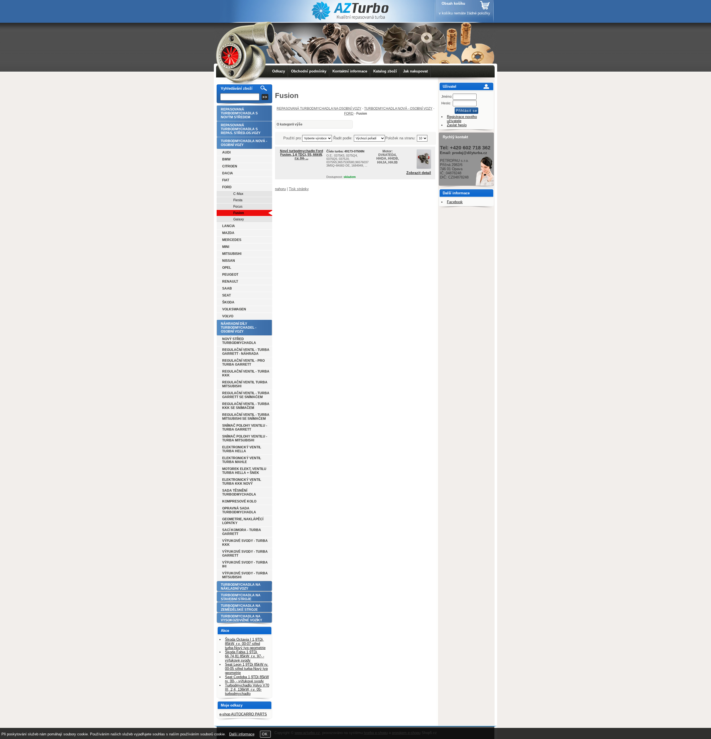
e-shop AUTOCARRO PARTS (243, 714)
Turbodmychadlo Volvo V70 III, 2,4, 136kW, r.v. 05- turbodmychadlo (247, 689)
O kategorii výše (289, 124)
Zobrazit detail (418, 173)
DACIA (227, 173)
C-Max (238, 194)
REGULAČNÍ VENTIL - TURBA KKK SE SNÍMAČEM (245, 406)
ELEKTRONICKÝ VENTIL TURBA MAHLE (241, 460)
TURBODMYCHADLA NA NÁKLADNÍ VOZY (241, 586)
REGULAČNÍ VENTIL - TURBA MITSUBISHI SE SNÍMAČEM (245, 417)
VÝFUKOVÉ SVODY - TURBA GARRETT (245, 553)
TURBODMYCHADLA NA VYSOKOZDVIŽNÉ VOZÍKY (241, 618)
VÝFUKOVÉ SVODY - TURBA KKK (245, 543)
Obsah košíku (453, 3)
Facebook (455, 202)
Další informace (241, 734)
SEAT (226, 295)
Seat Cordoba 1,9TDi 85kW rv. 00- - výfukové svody (247, 679)
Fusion (238, 213)
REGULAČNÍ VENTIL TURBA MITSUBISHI (244, 384)
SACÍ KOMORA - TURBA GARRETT (241, 532)
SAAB (227, 288)
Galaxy (238, 219)
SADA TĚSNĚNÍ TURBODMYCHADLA (239, 492)
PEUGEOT (230, 275)
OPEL (226, 268)
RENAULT (230, 281)
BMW (226, 159)
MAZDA (228, 233)
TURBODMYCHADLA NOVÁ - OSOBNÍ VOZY (398, 108)
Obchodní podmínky (308, 71)
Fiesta (237, 200)
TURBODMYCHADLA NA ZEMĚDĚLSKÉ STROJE (241, 608)
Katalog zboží (385, 71)
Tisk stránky (299, 189)
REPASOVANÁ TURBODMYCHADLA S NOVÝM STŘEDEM (239, 113)
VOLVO (227, 316)
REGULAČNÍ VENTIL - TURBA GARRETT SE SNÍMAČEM (245, 395)
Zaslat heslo (457, 125)
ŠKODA (228, 302)
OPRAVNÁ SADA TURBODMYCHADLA (239, 510)
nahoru (280, 189)
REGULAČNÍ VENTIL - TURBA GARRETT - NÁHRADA (245, 352)
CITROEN (229, 166)
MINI (225, 247)
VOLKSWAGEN (234, 309)
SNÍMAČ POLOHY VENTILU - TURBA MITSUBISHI (244, 438)
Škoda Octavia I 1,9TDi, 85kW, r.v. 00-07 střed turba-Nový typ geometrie (245, 643)
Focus (237, 206)
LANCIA (228, 226)
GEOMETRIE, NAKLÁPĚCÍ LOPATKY (242, 521)
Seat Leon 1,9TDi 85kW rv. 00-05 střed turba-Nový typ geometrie (246, 668)
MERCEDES (231, 240)
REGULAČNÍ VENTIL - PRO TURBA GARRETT (243, 362)
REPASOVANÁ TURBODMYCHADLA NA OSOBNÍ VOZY (319, 108)
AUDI (226, 152)
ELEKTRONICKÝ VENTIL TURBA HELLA (241, 449)
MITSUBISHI (231, 254)
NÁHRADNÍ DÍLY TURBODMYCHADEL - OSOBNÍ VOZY (238, 327)
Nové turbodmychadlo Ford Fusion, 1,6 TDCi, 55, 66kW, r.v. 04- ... (301, 154)
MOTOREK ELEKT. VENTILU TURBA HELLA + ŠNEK (244, 471)
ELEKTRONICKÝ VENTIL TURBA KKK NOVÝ (241, 482)
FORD (349, 113)
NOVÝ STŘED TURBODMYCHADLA (239, 341)
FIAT (225, 180)
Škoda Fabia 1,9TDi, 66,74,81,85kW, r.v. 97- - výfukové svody (244, 656)
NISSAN (228, 261)
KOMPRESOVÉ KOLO (239, 501)
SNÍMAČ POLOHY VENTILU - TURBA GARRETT (244, 427)
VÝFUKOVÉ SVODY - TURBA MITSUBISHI (245, 575)
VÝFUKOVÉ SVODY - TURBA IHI (245, 564)
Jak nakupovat (415, 71)
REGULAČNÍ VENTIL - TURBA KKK (245, 373)
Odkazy (278, 71)
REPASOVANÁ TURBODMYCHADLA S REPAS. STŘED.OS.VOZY (241, 129)
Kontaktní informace (349, 71)
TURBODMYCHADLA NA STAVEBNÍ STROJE (241, 597)
